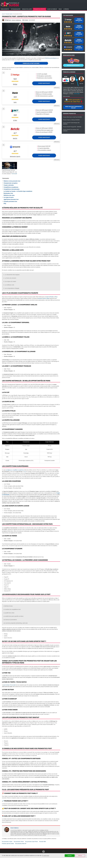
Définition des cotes (9, 195)
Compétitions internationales (11, 189)
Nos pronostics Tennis (19, 841)
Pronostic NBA (42, 841)
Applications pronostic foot (11, 199)
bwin (15, 102)
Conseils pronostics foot (10, 201)
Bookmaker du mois (69, 55)
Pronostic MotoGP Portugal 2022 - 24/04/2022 (72, 126)
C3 (25, 471)
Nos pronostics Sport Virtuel (31, 841)
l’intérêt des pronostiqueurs (51, 58)
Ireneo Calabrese (15, 827)
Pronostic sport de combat (8, 843)
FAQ (5, 203)
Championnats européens (10, 183)
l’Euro (56, 296)
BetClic (15, 138)
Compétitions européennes (11, 187)
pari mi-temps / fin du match (9, 685)
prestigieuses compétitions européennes (15, 470)
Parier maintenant (44, 83)
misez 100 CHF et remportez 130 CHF (73, 107)
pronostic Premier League (43, 298)
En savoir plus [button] (45, 855)
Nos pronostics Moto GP (20, 843)
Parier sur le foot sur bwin (31, 63)
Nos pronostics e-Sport (7, 841)
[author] (3, 20)
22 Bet (15, 120)
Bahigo (15, 84)
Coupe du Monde (49, 296)
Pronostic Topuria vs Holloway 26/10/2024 (71, 119)
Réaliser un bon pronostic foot (12, 181)
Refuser (80, 855)
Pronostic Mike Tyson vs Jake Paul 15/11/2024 (72, 117)
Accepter (70, 855)
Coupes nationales (9, 185)
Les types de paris (9, 197)
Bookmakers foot (8, 193)
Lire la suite (77, 93)
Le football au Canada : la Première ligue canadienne (18, 191)
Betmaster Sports (15, 156)
